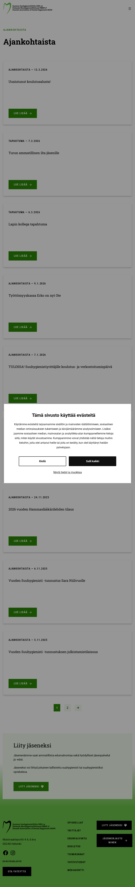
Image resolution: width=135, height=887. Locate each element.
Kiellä (42, 461)
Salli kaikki (92, 461)
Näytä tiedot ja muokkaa (67, 472)
